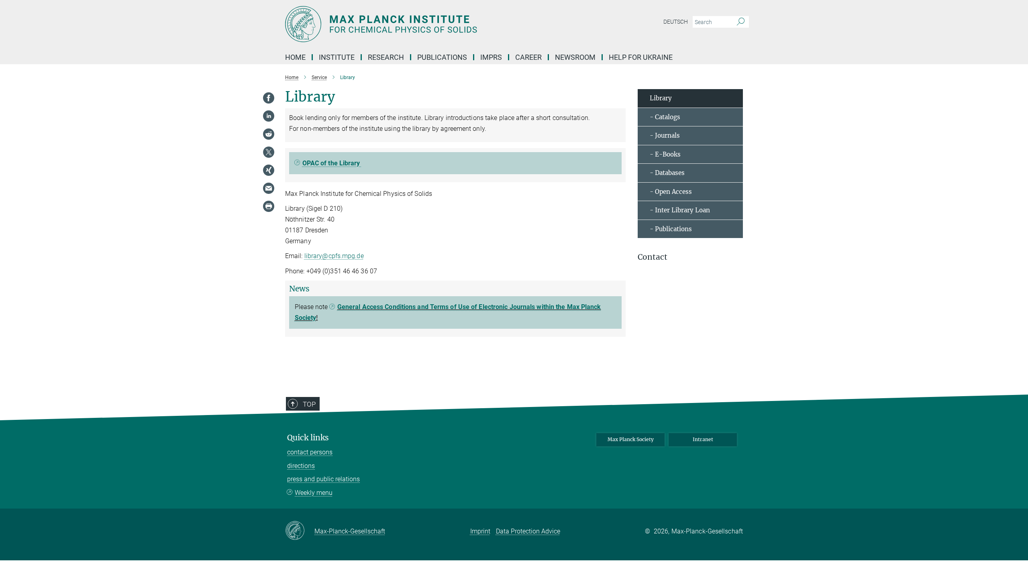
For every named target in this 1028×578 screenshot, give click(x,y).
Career (528, 57)
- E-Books (665, 154)
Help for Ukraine (641, 57)
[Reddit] (269, 134)
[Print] (269, 206)
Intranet (703, 439)
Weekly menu (313, 493)
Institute (337, 57)
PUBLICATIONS (442, 57)
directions (301, 466)
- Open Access (671, 191)
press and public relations (323, 479)
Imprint (480, 531)
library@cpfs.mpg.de (334, 256)
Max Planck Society (631, 439)
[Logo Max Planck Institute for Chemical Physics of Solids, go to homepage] (435, 24)
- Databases (667, 173)
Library (661, 98)
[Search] (740, 22)
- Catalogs (665, 117)
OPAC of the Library (332, 163)
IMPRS (491, 57)
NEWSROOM (575, 57)
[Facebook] (269, 98)
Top (309, 404)
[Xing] (269, 170)
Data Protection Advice (528, 531)
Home (295, 57)
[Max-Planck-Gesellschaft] (299, 531)
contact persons (309, 452)
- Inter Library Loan (680, 210)
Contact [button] (652, 257)
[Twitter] (269, 152)
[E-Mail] (269, 188)
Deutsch (675, 21)
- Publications (671, 229)
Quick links (308, 437)
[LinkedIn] (269, 116)
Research (386, 57)
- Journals (665, 135)
